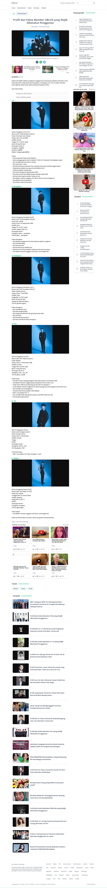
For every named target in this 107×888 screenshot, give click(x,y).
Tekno (67, 875)
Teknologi (36, 8)
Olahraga (84, 871)
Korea (86, 868)
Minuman (64, 871)
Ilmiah (72, 868)
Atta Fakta (34, 27)
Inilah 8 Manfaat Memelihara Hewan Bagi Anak (86, 233)
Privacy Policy (51, 884)
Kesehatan (79, 868)
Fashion (91, 864)
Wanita (64, 879)
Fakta (23, 589)
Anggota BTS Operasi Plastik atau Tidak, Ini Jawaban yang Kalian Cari (85, 42)
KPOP (92, 868)
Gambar (53, 868)
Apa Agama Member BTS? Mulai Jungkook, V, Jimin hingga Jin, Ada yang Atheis (86, 63)
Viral (59, 879)
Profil (30, 589)
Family (30, 8)
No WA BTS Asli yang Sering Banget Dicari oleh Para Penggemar (85, 28)
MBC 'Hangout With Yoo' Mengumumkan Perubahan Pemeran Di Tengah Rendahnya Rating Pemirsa (47, 604)
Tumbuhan (84, 875)
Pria (56, 875)
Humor (66, 868)
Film (47, 868)
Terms (37, 884)
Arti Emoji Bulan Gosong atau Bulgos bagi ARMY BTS (86, 85)
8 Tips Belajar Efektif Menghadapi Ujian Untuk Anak (86, 219)
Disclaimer (43, 884)
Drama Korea (67, 864)
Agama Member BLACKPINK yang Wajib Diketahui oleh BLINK (86, 78)
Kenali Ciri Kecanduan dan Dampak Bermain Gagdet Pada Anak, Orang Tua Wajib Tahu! (87, 262)
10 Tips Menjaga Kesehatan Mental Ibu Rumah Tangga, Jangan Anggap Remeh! (86, 204)
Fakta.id (14, 3)
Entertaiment (21, 14)
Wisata (71, 879)
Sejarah (61, 875)
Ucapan (48, 879)
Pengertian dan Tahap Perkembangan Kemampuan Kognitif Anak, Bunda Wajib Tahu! (86, 247)
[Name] (94, 3)
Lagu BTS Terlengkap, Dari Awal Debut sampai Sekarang (86, 35)
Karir (27, 884)
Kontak (22, 884)
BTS (60, 864)
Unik (54, 879)
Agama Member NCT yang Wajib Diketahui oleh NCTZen (85, 20)
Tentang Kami (15, 884)
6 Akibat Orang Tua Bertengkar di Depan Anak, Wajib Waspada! (86, 269)
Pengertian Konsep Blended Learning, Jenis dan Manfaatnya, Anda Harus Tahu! (86, 240)
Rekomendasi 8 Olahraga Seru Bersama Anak (85, 211)
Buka (20, 77)
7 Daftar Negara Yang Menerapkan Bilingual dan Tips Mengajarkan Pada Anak (87, 254)
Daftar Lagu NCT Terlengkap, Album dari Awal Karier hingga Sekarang (86, 56)
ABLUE (15, 589)
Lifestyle (43, 8)
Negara (77, 871)
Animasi (48, 864)
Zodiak (77, 879)
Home (13, 8)
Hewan (60, 868)
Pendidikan (49, 875)
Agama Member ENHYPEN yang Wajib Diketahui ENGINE (86, 71)
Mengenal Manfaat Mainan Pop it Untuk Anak (86, 226)
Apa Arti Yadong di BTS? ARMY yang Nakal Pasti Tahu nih (86, 49)
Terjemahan (75, 875)
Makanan (48, 871)
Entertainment (21, 8)
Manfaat (56, 871)
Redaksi (32, 884)
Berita (54, 864)
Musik (70, 871)
